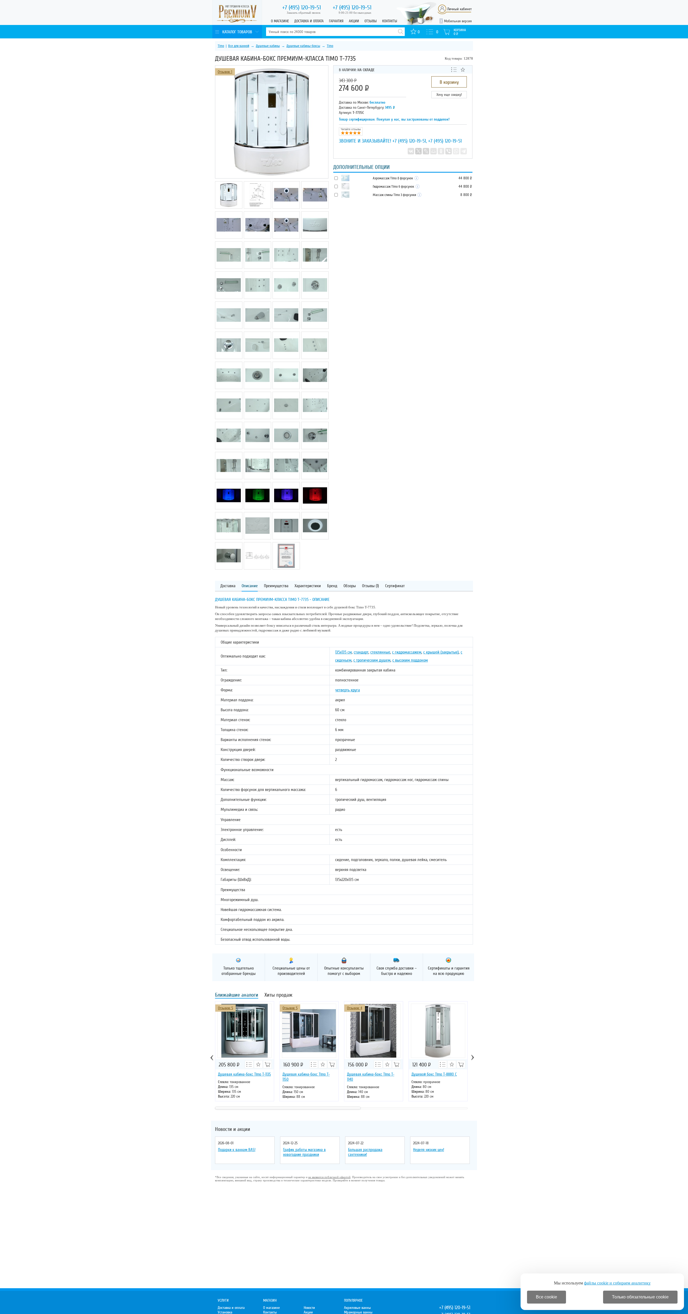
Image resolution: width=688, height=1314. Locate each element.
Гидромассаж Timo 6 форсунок (394, 186)
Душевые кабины (268, 46)
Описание (250, 586)
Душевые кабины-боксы (303, 46)
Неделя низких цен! (428, 1149)
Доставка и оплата (309, 21)
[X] (418, 151)
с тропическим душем (371, 660)
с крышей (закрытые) (441, 652)
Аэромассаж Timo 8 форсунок (393, 178)
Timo (221, 46)
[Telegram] (463, 151)
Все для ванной (238, 46)
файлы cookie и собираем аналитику (617, 1283)
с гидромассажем (406, 652)
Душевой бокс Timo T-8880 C (434, 1074)
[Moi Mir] (433, 151)
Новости (309, 1307)
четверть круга (347, 690)
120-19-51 (301, 7)
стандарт (361, 652)
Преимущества (276, 586)
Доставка (227, 586)
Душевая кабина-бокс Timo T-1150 (306, 1077)
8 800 (466, 195)
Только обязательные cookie (640, 1297)
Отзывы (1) (370, 586)
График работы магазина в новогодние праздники (304, 1152)
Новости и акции (232, 1129)
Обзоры (349, 586)
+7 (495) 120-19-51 (409, 141)
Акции (354, 21)
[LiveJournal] (426, 151)
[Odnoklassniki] (441, 151)
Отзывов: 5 (225, 1008)
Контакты (389, 21)
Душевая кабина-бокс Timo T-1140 (370, 1077)
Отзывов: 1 (225, 72)
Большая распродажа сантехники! (365, 1152)
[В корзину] (267, 1064)
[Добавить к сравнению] (454, 69)
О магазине (280, 21)
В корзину (449, 82)
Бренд (332, 586)
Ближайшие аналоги (236, 995)
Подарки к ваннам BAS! (236, 1149)
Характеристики (308, 586)
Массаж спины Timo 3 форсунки (395, 195)
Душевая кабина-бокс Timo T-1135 (244, 1074)
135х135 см (343, 652)
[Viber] (448, 151)
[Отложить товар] (463, 70)
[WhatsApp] (456, 151)
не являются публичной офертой (329, 1177)
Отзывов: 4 (354, 1008)
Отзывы (370, 21)
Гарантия (336, 21)
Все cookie (546, 1297)
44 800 (465, 178)
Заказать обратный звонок (303, 12)
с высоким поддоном (410, 660)
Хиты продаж (278, 995)
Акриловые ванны (357, 1307)
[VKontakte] (411, 151)
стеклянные (380, 652)
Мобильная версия (458, 21)
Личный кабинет (459, 9)
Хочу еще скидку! (449, 94)
